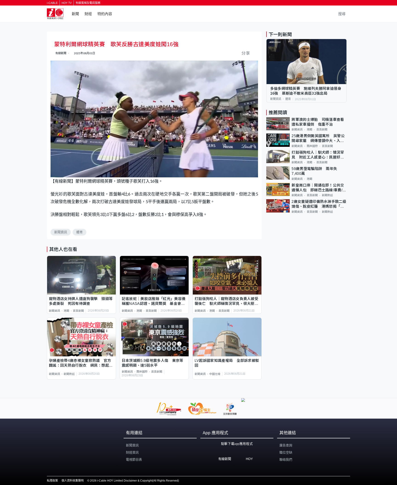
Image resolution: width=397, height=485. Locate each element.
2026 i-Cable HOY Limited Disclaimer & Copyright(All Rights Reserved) (134, 480)
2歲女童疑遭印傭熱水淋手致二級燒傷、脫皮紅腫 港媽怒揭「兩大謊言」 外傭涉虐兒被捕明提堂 (319, 204)
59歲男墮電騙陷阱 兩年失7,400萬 (314, 171)
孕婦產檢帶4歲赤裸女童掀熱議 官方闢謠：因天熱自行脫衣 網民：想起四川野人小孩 (81, 363)
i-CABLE (52, 3)
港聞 (66, 310)
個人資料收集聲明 (73, 480)
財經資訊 (132, 452)
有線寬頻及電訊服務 (88, 3)
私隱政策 (52, 480)
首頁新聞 (78, 310)
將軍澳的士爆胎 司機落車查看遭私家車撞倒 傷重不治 (318, 122)
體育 (79, 232)
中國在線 (214, 374)
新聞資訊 (60, 232)
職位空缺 (285, 452)
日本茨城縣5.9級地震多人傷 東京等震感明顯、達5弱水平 (152, 363)
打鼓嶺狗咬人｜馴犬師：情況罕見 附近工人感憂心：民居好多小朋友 (318, 155)
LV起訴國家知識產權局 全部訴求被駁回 (227, 363)
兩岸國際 (141, 371)
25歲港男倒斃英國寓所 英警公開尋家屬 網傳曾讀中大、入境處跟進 (318, 138)
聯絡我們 (285, 459)
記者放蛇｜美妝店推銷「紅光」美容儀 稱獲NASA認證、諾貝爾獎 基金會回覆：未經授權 (154, 301)
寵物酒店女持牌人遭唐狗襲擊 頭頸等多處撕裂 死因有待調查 (81, 301)
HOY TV (67, 3)
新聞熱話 (69, 374)
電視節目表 (134, 459)
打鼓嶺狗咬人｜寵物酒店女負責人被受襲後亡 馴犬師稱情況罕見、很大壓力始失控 (226, 301)
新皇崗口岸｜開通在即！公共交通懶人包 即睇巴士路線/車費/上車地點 (319, 188)
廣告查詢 (285, 445)
